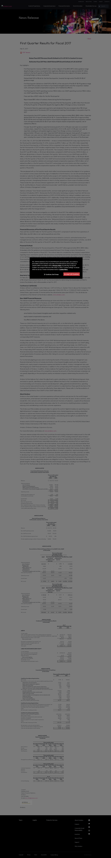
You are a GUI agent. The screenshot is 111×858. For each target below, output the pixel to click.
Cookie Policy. (63, 269)
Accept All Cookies (71, 274)
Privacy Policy (57, 265)
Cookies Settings (52, 274)
